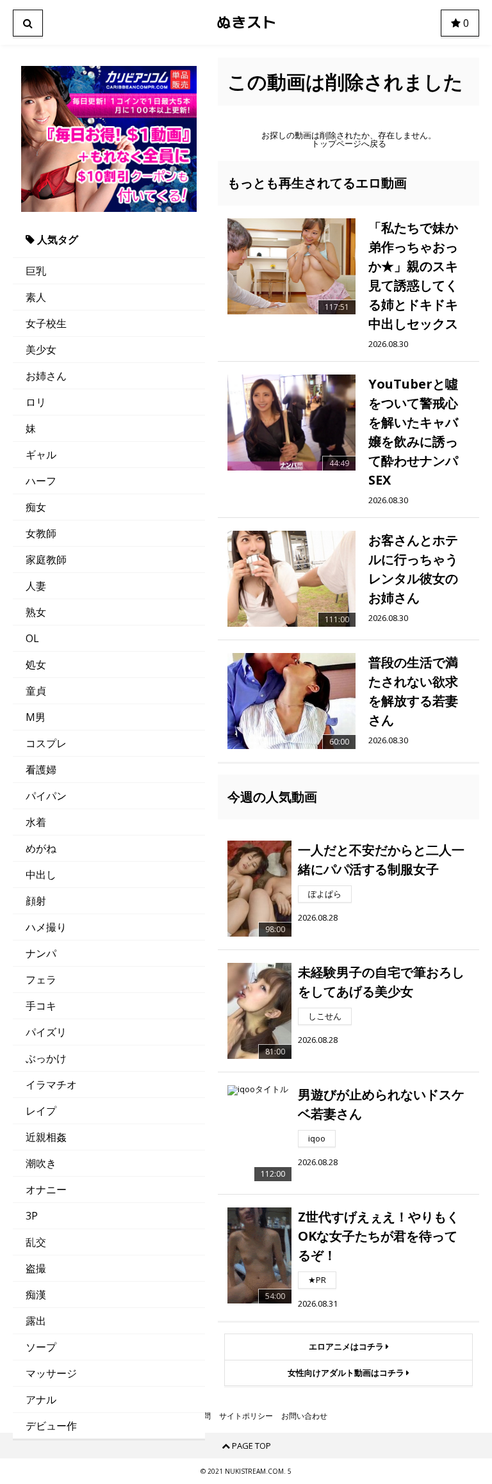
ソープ (41, 1347)
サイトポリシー (246, 1416)
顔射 (36, 901)
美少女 (41, 350)
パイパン (46, 796)
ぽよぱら (324, 893)
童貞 (36, 691)
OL (32, 638)
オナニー (46, 1189)
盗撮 (36, 1268)
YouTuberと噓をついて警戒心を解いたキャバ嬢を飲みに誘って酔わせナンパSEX (413, 431)
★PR (317, 1280)
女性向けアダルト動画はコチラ (347, 1372)
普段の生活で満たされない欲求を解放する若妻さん (413, 691)
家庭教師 (46, 559)
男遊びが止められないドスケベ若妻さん (381, 1104)
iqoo (316, 1138)
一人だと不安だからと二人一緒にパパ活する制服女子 (381, 859)
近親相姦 (46, 1137)
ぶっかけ (46, 1058)
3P (32, 1216)
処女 (36, 664)
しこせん (324, 1016)
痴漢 (36, 1294)
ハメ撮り (46, 927)
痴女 (36, 507)
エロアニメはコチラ (347, 1346)
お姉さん (46, 376)
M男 (35, 717)
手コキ (41, 1006)
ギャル (41, 455)
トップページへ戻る (348, 144)
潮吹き (41, 1163)
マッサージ (51, 1373)
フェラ (41, 979)
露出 (36, 1321)
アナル (41, 1399)
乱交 (36, 1242)
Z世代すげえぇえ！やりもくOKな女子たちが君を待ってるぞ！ (378, 1236)
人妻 (36, 586)
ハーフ (41, 481)
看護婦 (41, 769)
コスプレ (46, 743)
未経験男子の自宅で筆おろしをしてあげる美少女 (381, 982)
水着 (36, 822)
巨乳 (36, 271)
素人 (36, 297)
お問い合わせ (304, 1416)
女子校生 (46, 323)
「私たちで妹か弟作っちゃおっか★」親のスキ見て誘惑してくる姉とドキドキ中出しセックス (413, 275)
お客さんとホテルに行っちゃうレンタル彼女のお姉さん (413, 568)
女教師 (41, 533)
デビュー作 (51, 1426)
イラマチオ (51, 1084)
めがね (41, 848)
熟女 (36, 612)
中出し (41, 874)
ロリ (36, 402)
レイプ (41, 1111)
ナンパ (41, 953)
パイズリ (46, 1032)
